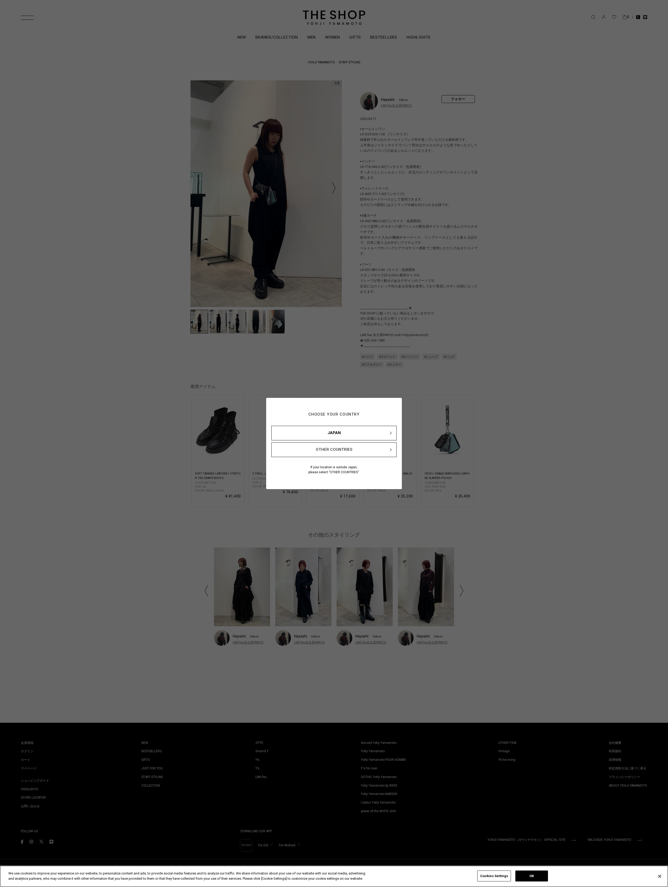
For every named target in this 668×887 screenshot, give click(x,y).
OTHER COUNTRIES (334, 449)
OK (531, 876)
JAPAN (334, 432)
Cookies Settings (494, 876)
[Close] (659, 876)
